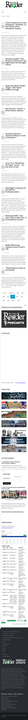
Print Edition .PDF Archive (9, 633)
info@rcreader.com (5, 699)
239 (22, 293)
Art (3, 652)
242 (13, 297)
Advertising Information (8, 635)
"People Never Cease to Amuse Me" (15, 269)
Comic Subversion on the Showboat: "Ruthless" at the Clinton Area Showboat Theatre (16, 25)
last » (18, 300)
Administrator (6, 253)
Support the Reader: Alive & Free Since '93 (13, 637)
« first (4, 293)
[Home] (14, 4)
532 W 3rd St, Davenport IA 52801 (9, 696)
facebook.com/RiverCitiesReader (9, 707)
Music (4, 648)
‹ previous (11, 293)
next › (13, 300)
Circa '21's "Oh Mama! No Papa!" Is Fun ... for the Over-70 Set (14, 165)
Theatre (4, 646)
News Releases (6, 656)
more (25, 305)
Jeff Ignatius (6, 195)
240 (4, 297)
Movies (4, 650)
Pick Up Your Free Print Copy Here (11, 631)
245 (4, 300)
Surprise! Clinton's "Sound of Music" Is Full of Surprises (15, 135)
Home (3, 16)
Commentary (6, 644)
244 (22, 297)
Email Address (7, 478)
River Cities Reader (21, 382)
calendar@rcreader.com (7, 527)
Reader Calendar (7, 640)
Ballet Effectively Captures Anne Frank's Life (15, 247)
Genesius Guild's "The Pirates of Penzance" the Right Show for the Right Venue (15, 62)
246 (8, 300)
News (4, 642)
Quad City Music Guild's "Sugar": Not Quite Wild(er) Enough (15, 87)
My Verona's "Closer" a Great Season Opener (15, 109)
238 (18, 293)
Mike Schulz (6, 32)
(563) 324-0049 (4, 698)
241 (8, 297)
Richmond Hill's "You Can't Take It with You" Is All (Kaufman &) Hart (16, 217)
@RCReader (4, 709)
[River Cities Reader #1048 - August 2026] (14, 358)
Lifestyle (5, 654)
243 (17, 297)
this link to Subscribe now (14, 512)
